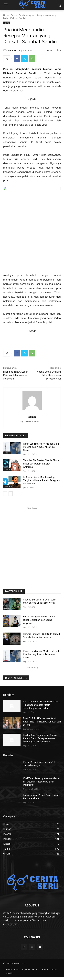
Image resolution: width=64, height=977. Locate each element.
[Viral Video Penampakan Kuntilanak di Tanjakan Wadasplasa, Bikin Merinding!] (12, 783)
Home (6, 15)
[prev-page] (5, 493)
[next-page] (11, 493)
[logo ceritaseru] (32, 883)
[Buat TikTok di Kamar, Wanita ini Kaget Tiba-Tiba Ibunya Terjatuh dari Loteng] (12, 723)
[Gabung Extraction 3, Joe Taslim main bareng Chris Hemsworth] (12, 604)
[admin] (5, 50)
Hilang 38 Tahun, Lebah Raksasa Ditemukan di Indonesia (15, 375)
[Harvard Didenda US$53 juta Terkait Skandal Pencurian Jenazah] (12, 639)
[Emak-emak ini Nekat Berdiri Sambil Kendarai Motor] (12, 800)
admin (13, 50)
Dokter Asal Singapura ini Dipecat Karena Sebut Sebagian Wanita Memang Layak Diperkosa (40, 738)
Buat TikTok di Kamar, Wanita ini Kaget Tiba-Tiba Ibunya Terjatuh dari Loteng (42, 721)
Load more (31, 667)
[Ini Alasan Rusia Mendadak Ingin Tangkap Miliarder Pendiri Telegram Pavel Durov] (12, 482)
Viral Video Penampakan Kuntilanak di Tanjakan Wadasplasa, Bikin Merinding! (41, 781)
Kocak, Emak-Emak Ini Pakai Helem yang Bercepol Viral (49, 375)
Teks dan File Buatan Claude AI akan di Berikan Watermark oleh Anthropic (41, 463)
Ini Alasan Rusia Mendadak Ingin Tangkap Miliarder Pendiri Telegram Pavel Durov (41, 480)
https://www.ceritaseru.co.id (32, 421)
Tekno (14, 15)
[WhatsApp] (32, 58)
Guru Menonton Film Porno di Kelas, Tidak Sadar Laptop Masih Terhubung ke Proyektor (41, 704)
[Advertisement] (32, 542)
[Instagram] (32, 947)
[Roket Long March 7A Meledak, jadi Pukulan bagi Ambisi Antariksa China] (12, 448)
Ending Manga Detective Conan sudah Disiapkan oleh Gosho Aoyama (39, 619)
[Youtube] (40, 947)
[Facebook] (17, 58)
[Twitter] (24, 58)
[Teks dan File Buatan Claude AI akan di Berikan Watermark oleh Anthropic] (12, 465)
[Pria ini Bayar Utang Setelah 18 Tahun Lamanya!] (12, 767)
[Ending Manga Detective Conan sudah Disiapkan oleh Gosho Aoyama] (12, 621)
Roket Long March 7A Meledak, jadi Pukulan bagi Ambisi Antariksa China (41, 447)
